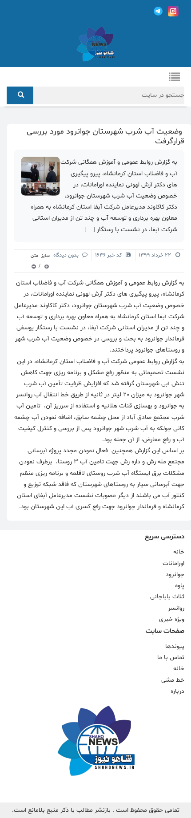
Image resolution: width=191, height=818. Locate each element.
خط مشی (172, 680)
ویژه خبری (171, 619)
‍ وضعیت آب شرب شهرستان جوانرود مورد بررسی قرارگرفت (105, 136)
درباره (177, 691)
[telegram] (158, 11)
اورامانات (173, 563)
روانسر (176, 608)
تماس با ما (170, 657)
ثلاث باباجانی (167, 597)
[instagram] (173, 11)
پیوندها (174, 646)
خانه (178, 552)
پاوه (179, 585)
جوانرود (175, 574)
